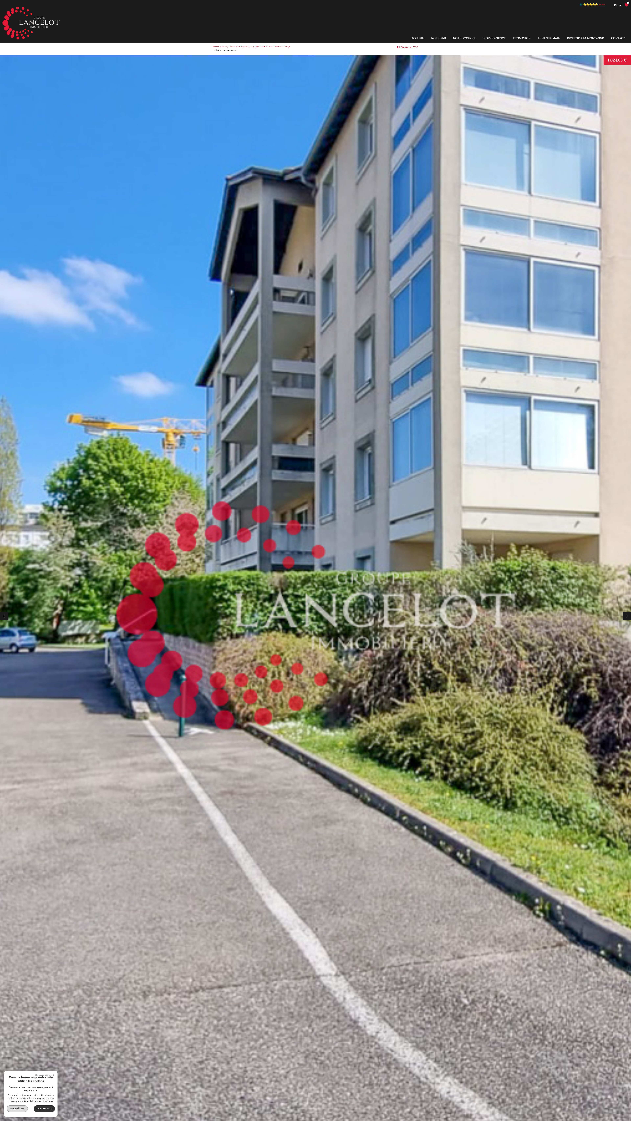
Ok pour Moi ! (44, 1108)
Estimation (522, 38)
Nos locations (464, 38)
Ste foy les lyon (245, 46)
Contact (618, 38)
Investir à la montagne (585, 38)
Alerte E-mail (549, 38)
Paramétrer (17, 1108)
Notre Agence (494, 38)
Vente (224, 46)
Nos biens (438, 38)
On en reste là (43, 1074)
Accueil (417, 38)
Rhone (232, 46)
